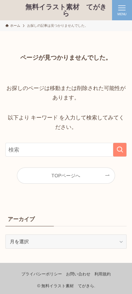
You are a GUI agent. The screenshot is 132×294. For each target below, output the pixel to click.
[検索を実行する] (120, 150)
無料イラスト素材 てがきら (66, 10)
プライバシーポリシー (41, 274)
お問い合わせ (78, 274)
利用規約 (102, 274)
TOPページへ (65, 175)
